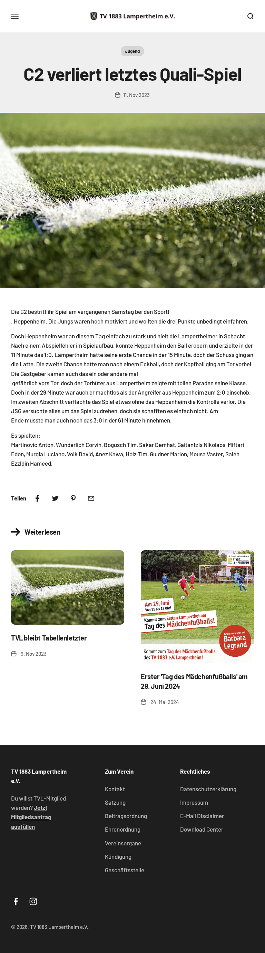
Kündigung (118, 856)
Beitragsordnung (126, 815)
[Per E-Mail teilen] (91, 498)
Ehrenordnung (122, 829)
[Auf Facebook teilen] (37, 498)
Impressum (194, 802)
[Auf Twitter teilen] (55, 498)
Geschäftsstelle (124, 869)
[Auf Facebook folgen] (15, 901)
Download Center (201, 829)
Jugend (132, 51)
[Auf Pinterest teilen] (73, 498)
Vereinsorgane (123, 843)
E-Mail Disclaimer (202, 815)
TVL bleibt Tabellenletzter (49, 638)
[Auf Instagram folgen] (33, 901)
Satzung (115, 802)
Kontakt (115, 788)
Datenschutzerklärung (208, 788)
